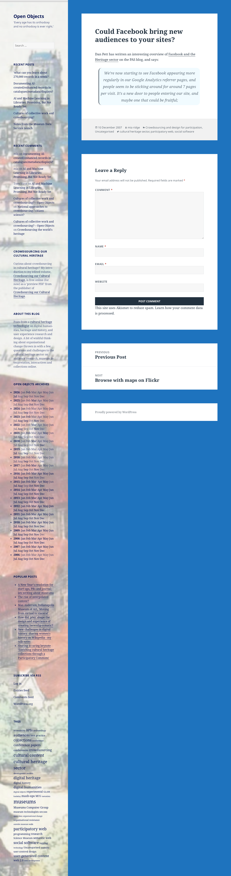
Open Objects (29, 16)
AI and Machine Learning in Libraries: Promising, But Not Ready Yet (32, 102)
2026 (17, 392)
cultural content (29, 755)
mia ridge (134, 127)
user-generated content (31, 856)
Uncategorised (32, 847)
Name (100, 246)
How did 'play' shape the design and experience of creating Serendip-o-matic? (35, 621)
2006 (17, 555)
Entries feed (21, 690)
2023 (17, 417)
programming (22, 834)
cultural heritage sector (134, 131)
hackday (17, 796)
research (36, 834)
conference (38, 740)
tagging (43, 843)
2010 (17, 522)
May (46, 433)
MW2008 (43, 812)
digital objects (20, 792)
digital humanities (28, 787)
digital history (22, 782)
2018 (17, 457)
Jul (15, 396)
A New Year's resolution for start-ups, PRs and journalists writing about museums (36, 589)
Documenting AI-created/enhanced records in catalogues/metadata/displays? (33, 87)
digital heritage (27, 777)
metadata (46, 796)
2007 (17, 547)
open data (18, 816)
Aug (20, 421)
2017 (17, 465)
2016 (17, 473)
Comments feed (24, 697)
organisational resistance (27, 820)
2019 (17, 449)
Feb (28, 392)
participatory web (30, 828)
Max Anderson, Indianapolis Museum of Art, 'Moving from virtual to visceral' (36, 609)
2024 (17, 408)
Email (100, 264)
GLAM (46, 791)
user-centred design (25, 851)
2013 (17, 498)
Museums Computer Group (31, 807)
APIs (29, 730)
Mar (34, 400)
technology (18, 847)
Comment (103, 190)
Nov (36, 421)
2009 (17, 530)
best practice (37, 735)
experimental (35, 791)
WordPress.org (23, 704)
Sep (26, 412)
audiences (22, 735)
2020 (17, 441)
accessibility (19, 730)
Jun (51, 408)
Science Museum (23, 838)
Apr (39, 473)
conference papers (27, 745)
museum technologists (26, 811)
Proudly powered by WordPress (115, 412)
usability (45, 847)
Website (101, 281)
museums (25, 801)
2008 (17, 538)
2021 (17, 433)
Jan (23, 408)
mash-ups (28, 796)
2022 (17, 425)
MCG (38, 796)
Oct (31, 404)
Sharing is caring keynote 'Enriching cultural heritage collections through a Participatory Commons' (36, 652)
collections (22, 740)
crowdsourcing (40, 750)
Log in (17, 683)
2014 (17, 490)
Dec (42, 445)
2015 (17, 482)
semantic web (42, 838)
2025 (17, 400)
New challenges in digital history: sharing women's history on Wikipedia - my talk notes (34, 635)
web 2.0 (19, 860)
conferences (21, 750)
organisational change (32, 816)
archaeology (39, 730)
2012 (17, 506)
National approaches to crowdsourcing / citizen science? (30, 211)
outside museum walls (23, 824)
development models (23, 773)
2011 (17, 514)
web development (32, 860)
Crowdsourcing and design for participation (174, 127)
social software (26, 842)
